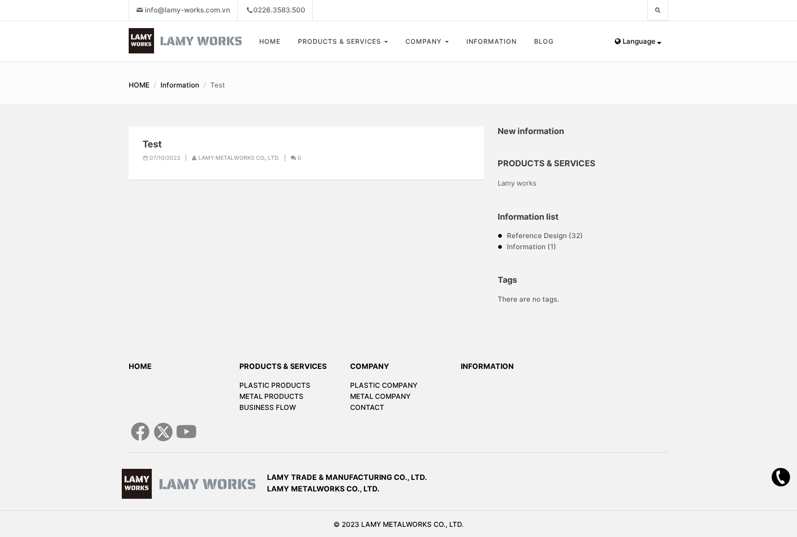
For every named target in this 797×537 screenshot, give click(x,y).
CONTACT (367, 407)
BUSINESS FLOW (267, 407)
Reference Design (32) (545, 235)
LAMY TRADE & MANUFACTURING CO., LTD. (347, 477)
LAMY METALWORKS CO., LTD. (323, 488)
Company (424, 41)
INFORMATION (487, 366)
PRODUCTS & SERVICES (283, 366)
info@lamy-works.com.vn (187, 10)
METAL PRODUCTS (271, 396)
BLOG (543, 41)
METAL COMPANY (380, 396)
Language (639, 41)
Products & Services (340, 41)
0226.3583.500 (279, 10)
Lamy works (517, 183)
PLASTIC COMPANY (383, 385)
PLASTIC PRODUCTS (274, 385)
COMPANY (369, 366)
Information (491, 41)
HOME (269, 41)
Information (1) (531, 246)
